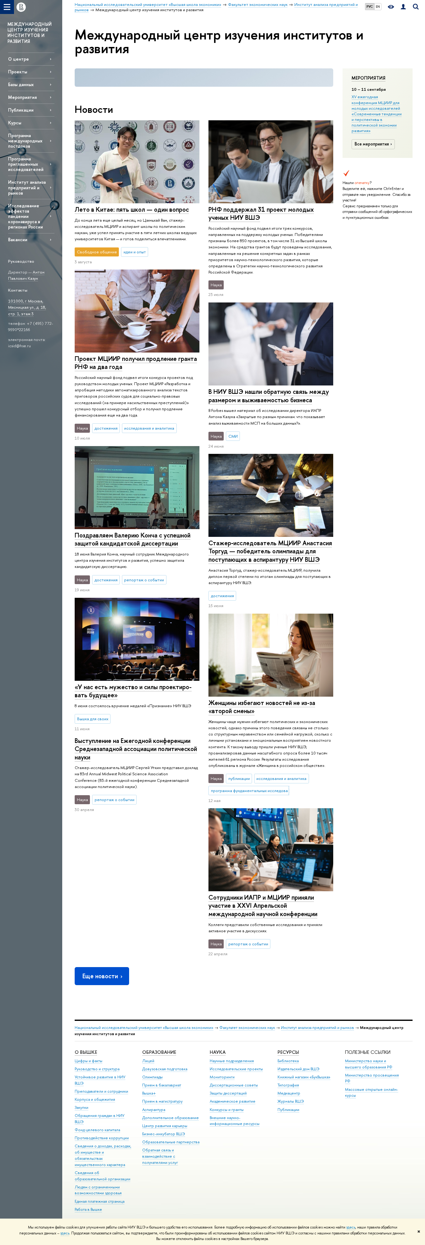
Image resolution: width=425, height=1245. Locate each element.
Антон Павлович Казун (26, 275)
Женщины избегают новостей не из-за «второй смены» (261, 707)
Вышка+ (149, 1093)
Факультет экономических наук (247, 1027)
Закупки (81, 1107)
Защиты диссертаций (228, 1093)
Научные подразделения (232, 1060)
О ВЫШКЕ (86, 1052)
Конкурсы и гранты (227, 1109)
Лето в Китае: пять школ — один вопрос (132, 209)
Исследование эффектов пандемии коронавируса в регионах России (25, 216)
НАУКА (218, 1052)
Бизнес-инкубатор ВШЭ (163, 1134)
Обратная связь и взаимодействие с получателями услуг (160, 1156)
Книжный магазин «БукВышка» (304, 1077)
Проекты (17, 72)
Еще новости (100, 976)
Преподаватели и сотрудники (101, 1091)
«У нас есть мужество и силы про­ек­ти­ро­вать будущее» (133, 691)
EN (378, 6)
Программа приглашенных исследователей (26, 164)
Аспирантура (153, 1109)
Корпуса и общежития (95, 1099)
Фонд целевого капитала (97, 1129)
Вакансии (17, 239)
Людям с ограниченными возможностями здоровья (98, 1190)
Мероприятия (368, 78)
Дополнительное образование (170, 1117)
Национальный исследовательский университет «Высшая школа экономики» (144, 1027)
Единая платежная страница (99, 1201)
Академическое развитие (232, 1101)
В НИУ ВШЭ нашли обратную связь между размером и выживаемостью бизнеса (268, 395)
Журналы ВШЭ (291, 1101)
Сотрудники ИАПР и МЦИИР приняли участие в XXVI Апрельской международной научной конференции (262, 905)
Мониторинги (222, 1077)
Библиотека (288, 1060)
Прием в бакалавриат (161, 1085)
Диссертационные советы (234, 1085)
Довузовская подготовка (164, 1069)
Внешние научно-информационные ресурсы (234, 1121)
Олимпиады (152, 1077)
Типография (288, 1085)
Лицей (148, 1060)
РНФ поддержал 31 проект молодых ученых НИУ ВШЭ (261, 213)
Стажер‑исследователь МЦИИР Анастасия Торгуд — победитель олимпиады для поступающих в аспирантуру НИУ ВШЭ (270, 551)
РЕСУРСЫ (288, 1052)
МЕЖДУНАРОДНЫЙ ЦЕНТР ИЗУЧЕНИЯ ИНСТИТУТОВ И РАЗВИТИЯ (29, 32)
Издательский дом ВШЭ (299, 1069)
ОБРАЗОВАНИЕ (159, 1052)
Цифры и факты (88, 1060)
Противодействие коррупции (102, 1138)
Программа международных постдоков (25, 140)
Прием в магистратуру (162, 1101)
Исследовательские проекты (236, 1069)
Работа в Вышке (88, 1209)
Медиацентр (289, 1093)
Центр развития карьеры (164, 1125)
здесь (350, 1227)
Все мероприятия (372, 144)
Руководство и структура (97, 1069)
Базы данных (21, 84)
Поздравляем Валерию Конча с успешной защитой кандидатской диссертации (132, 539)
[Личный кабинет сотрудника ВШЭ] (403, 7)
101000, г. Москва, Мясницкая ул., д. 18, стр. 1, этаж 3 (27, 307)
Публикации (21, 110)
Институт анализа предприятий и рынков (27, 187)
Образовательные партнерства (170, 1142)
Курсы (14, 123)
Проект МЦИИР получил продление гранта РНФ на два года (136, 362)
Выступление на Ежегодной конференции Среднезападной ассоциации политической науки (136, 748)
